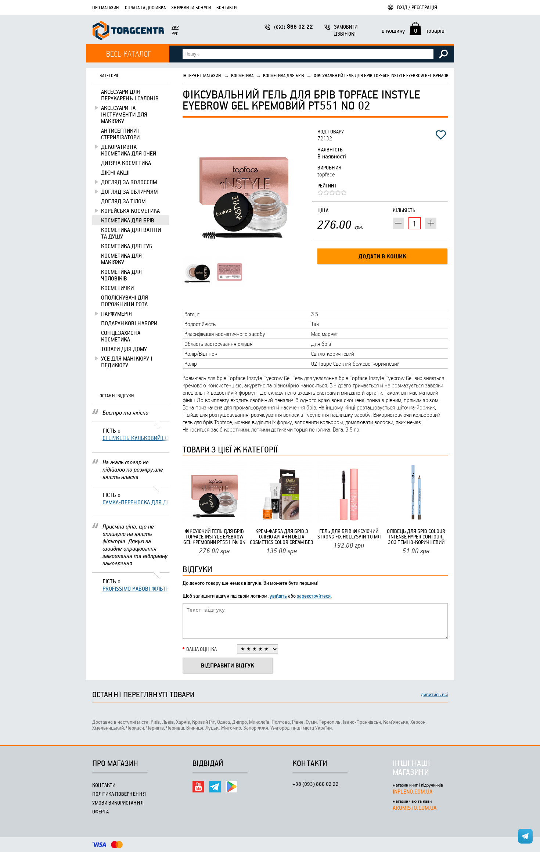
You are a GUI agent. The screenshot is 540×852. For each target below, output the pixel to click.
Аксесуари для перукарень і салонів (130, 95)
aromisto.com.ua (414, 807)
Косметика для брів (127, 220)
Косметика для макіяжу (121, 259)
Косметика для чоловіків (121, 275)
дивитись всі (434, 694)
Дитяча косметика (126, 163)
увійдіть (278, 595)
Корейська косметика (130, 210)
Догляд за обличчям (129, 191)
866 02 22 (293, 26)
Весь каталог (128, 53)
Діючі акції (115, 172)
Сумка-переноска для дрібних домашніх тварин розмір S (135, 502)
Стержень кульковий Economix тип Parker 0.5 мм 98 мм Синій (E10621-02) (135, 437)
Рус (175, 33)
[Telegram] (215, 786)
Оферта (100, 811)
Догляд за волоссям (129, 182)
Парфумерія (116, 313)
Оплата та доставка (145, 7)
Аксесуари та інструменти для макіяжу (124, 114)
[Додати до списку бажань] (441, 135)
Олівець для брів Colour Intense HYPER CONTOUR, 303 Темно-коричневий (416, 536)
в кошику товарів (413, 30)
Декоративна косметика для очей (128, 150)
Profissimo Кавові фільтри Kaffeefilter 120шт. (135, 588)
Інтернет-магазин (202, 75)
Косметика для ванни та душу (131, 233)
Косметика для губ (126, 246)
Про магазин (105, 7)
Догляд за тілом (123, 201)
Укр (175, 27)
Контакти (226, 7)
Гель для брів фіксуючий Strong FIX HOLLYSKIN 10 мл (349, 533)
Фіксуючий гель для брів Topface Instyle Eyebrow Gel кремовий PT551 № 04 (214, 536)
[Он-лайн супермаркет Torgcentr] (128, 31)
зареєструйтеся (314, 595)
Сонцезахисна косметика (120, 336)
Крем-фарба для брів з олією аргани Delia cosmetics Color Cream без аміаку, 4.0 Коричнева (281, 536)
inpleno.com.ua (412, 791)
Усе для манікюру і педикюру (126, 362)
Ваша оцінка (201, 648)
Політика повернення (119, 793)
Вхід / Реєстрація (417, 7)
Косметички (117, 287)
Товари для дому (124, 348)
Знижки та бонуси (191, 7)
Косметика (242, 75)
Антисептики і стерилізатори (120, 134)
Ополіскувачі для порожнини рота (124, 301)
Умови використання (118, 802)
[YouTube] (198, 786)
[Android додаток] (231, 786)
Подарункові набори (129, 323)
